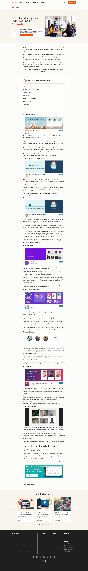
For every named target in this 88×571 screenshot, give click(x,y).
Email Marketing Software (16, 549)
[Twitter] (44, 557)
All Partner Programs (68, 543)
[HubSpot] (44, 561)
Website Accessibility (50, 564)
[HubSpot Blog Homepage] (15, 2)
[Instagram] (37, 557)
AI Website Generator (15, 547)
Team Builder (29, 332)
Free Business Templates (45, 545)
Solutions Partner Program (69, 545)
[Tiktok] (54, 557)
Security (41, 564)
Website (17, 7)
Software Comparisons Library (46, 547)
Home (13, 7)
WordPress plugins (55, 62)
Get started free (72, 2)
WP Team (27, 367)
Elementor (42, 189)
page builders (31, 190)
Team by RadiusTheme (32, 289)
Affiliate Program (67, 551)
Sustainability (55, 547)
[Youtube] (40, 557)
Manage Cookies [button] (59, 564)
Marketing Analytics (28, 547)
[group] (25, 510)
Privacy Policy (35, 564)
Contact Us (54, 549)
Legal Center (27, 564)
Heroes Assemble (31, 406)
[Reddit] (51, 557)
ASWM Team (29, 245)
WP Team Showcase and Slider (35, 158)
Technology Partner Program (69, 547)
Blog (53, 545)
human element (46, 54)
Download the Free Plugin (26, 35)
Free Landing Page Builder (29, 549)
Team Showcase (30, 198)
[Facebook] (33, 557)
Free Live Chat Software (29, 545)
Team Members (29, 114)
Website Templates (44, 549)
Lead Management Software (16, 551)
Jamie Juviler (20, 23)
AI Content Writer (15, 545)
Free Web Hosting (28, 551)
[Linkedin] (47, 557)
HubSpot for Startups (68, 549)
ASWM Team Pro (41, 280)
